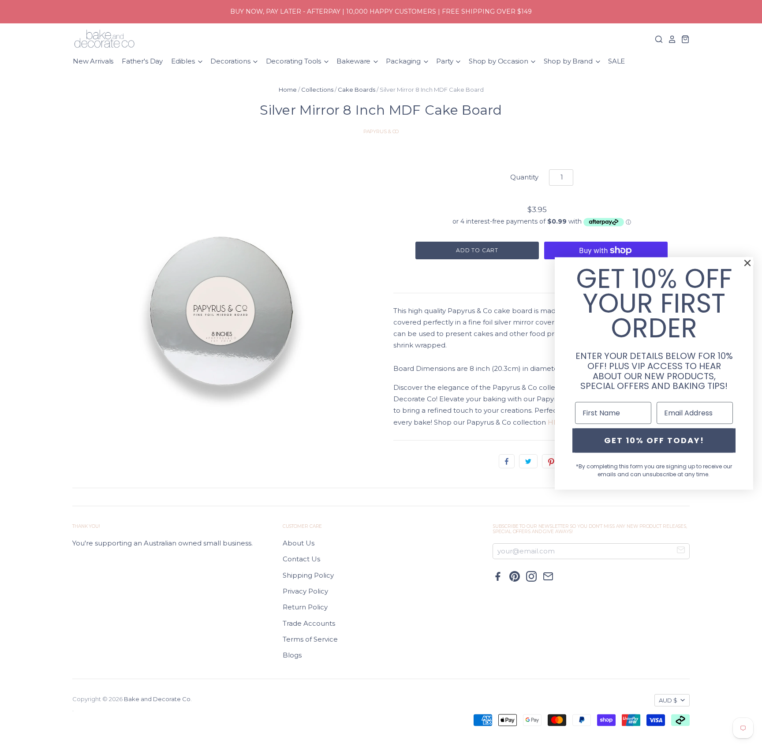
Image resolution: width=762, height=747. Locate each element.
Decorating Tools (294, 61)
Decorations (231, 61)
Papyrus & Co (381, 131)
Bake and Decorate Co (157, 698)
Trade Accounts (309, 623)
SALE (616, 61)
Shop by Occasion (499, 61)
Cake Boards (356, 89)
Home (288, 89)
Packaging (404, 61)
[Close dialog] (747, 262)
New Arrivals (93, 61)
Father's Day (142, 61)
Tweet (528, 461)
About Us (298, 543)
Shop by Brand (569, 61)
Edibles (184, 61)
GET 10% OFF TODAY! (654, 440)
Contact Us (301, 559)
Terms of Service (310, 639)
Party (445, 61)
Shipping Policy (308, 575)
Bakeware (354, 61)
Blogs (292, 655)
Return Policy (305, 607)
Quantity (524, 177)
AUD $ (668, 700)
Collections (317, 89)
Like (507, 461)
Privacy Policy (305, 591)
